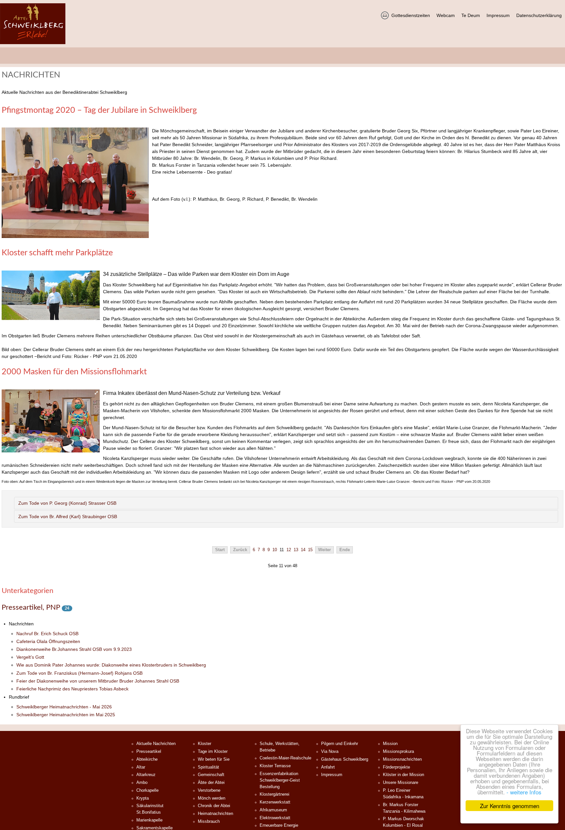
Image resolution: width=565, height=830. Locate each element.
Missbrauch (209, 821)
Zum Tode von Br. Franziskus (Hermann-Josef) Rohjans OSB (79, 673)
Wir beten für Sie (214, 759)
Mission (390, 743)
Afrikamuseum (273, 810)
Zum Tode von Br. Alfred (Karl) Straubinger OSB (67, 516)
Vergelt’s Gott (30, 657)
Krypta (142, 798)
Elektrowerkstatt (275, 818)
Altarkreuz (146, 774)
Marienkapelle (149, 820)
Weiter (324, 550)
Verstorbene (209, 790)
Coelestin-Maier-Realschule (285, 758)
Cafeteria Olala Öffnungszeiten (48, 641)
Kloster (204, 743)
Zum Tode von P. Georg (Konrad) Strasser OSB (67, 503)
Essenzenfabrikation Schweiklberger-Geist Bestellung (280, 780)
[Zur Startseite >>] (32, 23)
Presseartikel (148, 751)
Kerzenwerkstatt (275, 802)
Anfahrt (328, 767)
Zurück (240, 550)
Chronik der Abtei (214, 806)
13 (296, 550)
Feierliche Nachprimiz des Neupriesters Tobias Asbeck (72, 688)
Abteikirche (147, 759)
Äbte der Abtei (211, 782)
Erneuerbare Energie (279, 825)
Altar (140, 767)
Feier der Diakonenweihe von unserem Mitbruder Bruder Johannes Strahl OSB (97, 681)
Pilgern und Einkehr (339, 743)
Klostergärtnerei (274, 794)
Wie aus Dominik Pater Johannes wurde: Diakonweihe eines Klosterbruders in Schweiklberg (111, 665)
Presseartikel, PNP (32, 607)
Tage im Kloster (213, 751)
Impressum (331, 774)
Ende (344, 550)
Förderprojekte (396, 767)
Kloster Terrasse (275, 766)
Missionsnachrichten (402, 759)
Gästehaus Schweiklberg (344, 759)
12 (288, 550)
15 (310, 550)
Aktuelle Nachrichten (156, 743)
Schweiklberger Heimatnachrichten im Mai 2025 (65, 714)
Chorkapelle (147, 790)
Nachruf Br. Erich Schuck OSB (47, 633)
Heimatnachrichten (215, 813)
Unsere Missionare (400, 782)
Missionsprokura (398, 751)
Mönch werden (211, 798)
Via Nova (329, 751)
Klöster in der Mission (403, 774)
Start (220, 550)
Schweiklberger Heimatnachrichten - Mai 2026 (64, 706)
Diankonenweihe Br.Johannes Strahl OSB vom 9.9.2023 (74, 649)
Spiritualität (208, 767)
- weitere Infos (523, 792)
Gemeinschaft (211, 774)
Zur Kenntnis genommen (509, 806)
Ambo (141, 782)
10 (274, 550)
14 (303, 550)
